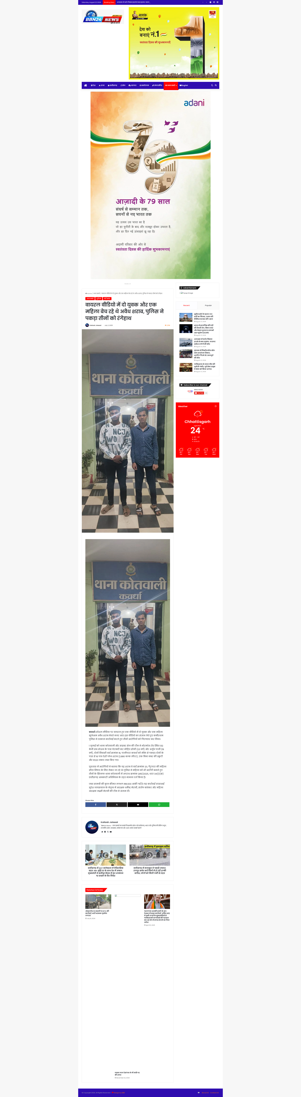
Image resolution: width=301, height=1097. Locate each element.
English (185, 85)
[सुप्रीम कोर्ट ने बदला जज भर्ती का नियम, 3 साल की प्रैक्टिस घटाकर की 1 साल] (185, 317)
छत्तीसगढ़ (113, 85)
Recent (186, 305)
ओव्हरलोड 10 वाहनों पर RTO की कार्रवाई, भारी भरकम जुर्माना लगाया (97, 913)
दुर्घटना (99, 298)
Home (89, 293)
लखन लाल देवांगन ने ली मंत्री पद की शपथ (127, 1074)
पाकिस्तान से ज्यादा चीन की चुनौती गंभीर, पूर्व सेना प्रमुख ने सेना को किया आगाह (204, 366)
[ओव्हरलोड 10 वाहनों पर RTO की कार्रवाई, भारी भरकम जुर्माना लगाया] (98, 901)
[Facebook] (105, 831)
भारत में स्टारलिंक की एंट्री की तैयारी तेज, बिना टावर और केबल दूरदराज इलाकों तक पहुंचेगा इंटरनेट (204, 329)
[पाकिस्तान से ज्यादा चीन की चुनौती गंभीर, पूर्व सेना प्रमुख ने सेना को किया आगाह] (185, 367)
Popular (208, 305)
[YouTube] (110, 831)
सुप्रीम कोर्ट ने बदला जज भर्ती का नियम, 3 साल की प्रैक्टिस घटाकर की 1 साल (203, 316)
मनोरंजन (145, 85)
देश (94, 85)
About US (205, 1093)
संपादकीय (158, 85)
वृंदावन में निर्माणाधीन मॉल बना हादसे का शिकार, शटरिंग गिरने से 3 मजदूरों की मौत (143, 2)
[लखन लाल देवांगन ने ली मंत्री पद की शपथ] (128, 982)
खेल (123, 85)
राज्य (102, 85)
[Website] (102, 831)
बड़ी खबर (107, 298)
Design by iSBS (119, 1093)
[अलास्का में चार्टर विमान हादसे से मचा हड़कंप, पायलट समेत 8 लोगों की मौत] (185, 342)
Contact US (214, 1093)
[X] (107, 831)
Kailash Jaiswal (95, 325)
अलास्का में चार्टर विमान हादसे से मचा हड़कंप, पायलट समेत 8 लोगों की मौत (205, 341)
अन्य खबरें (171, 85)
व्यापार (133, 85)
